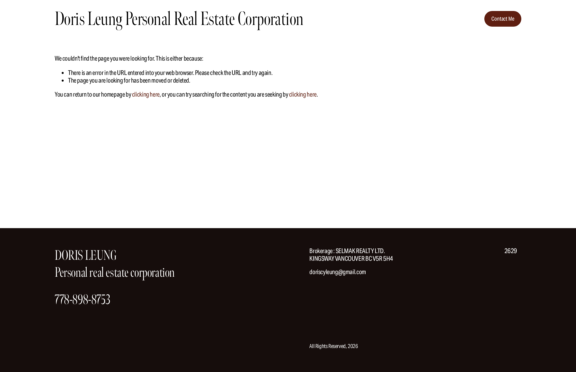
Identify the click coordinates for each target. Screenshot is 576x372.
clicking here (146, 94)
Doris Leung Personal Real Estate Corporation (179, 18)
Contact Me (502, 18)
